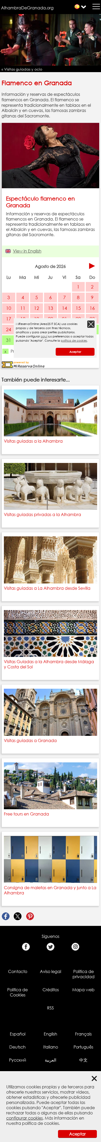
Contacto (17, 971)
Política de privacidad (84, 974)
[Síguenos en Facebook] (26, 947)
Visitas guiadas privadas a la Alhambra (42, 514)
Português (83, 1047)
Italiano (50, 1047)
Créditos (50, 989)
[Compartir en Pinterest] (30, 916)
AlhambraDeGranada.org (27, 7)
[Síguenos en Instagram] (75, 947)
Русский (17, 1060)
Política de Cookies (17, 992)
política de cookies (40, 1123)
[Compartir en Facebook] (6, 916)
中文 (83, 1060)
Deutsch (17, 1047)
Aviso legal (50, 971)
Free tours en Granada (26, 814)
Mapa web (83, 989)
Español (17, 1034)
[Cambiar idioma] (77, 6)
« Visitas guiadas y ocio (22, 69)
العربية (50, 1060)
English (50, 1034)
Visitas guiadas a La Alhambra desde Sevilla (47, 588)
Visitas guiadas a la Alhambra (33, 441)
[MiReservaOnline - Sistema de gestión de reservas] (23, 364)
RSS (50, 1008)
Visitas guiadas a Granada (30, 740)
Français (83, 1034)
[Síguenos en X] (51, 947)
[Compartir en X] (18, 916)
